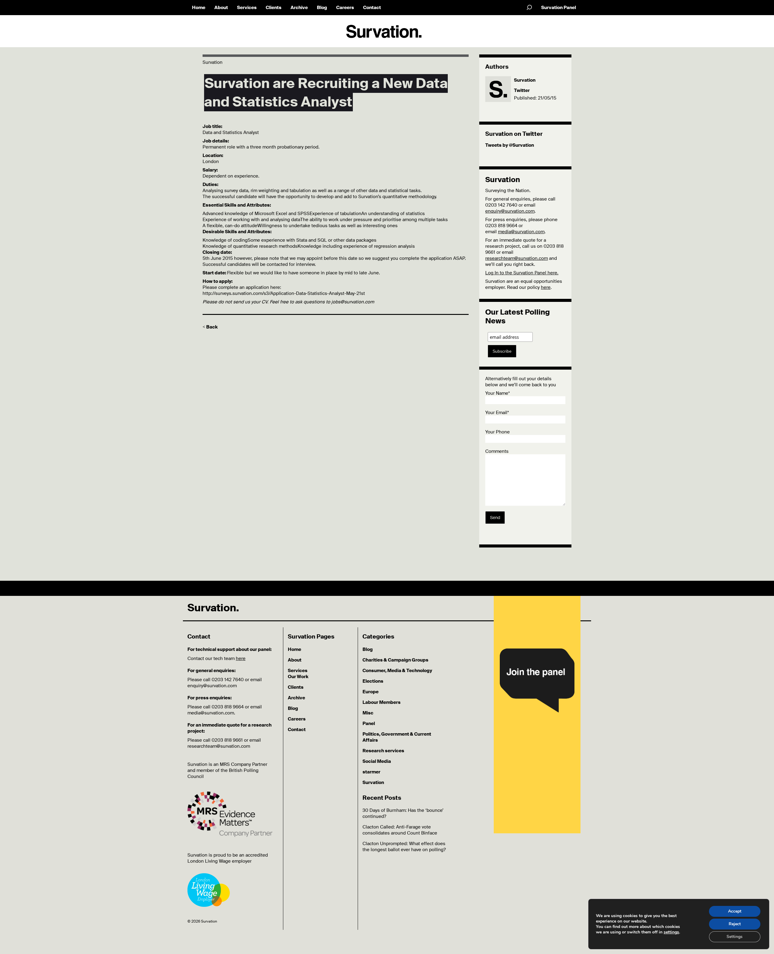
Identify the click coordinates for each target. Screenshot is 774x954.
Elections (373, 681)
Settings (735, 936)
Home (198, 8)
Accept (734, 911)
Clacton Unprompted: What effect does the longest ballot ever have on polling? (404, 847)
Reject (735, 924)
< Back (210, 327)
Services (247, 8)
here (546, 287)
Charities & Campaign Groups (395, 660)
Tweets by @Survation (509, 145)
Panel (369, 723)
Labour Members (382, 702)
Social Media (377, 761)
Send (495, 517)
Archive (299, 8)
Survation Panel (558, 8)
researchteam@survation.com (516, 258)
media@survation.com (521, 232)
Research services (383, 751)
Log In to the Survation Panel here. (521, 273)
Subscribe (502, 351)
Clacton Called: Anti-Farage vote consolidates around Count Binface (400, 830)
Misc (368, 713)
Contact (372, 8)
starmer (371, 772)
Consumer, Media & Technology (397, 671)
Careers (345, 8)
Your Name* (497, 393)
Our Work (298, 677)
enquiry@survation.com (510, 211)
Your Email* (497, 413)
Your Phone (497, 432)
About (221, 8)
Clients (273, 8)
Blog (322, 8)
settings (671, 932)
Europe (371, 692)
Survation (524, 80)
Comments (497, 451)
